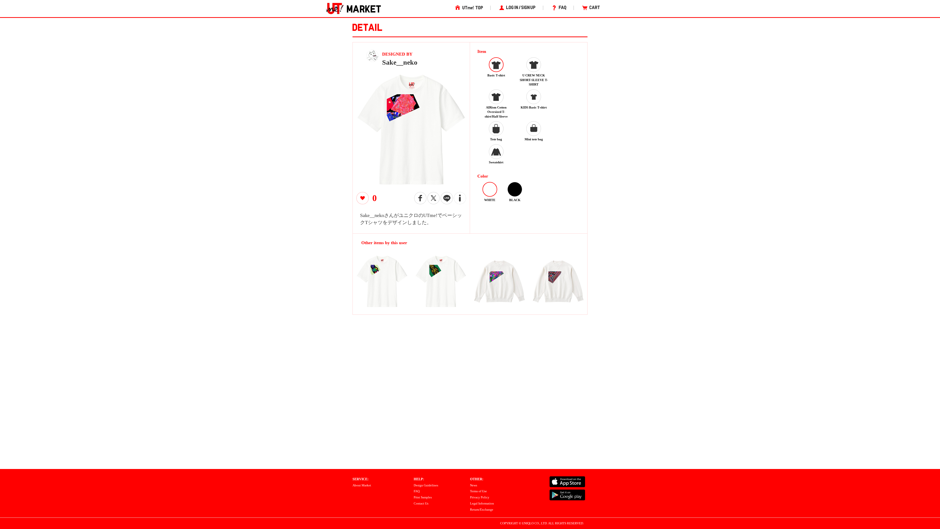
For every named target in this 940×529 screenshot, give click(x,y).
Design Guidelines (426, 485)
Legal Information (482, 503)
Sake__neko (399, 62)
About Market (361, 485)
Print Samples (423, 497)
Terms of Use (478, 491)
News (473, 485)
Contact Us (421, 503)
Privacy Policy (479, 497)
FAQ (417, 491)
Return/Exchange (481, 509)
